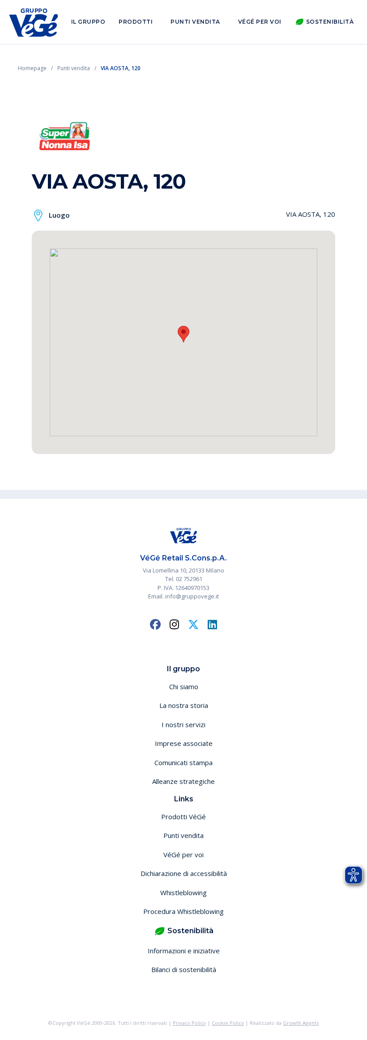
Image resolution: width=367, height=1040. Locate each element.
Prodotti (136, 21)
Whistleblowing (183, 892)
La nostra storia (183, 705)
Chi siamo (183, 686)
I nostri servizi (183, 724)
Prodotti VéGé (183, 816)
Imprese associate (184, 743)
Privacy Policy (189, 1022)
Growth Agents (301, 1022)
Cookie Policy (228, 1022)
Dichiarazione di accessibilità (184, 873)
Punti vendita (195, 21)
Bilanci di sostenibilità (183, 969)
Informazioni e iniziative (184, 950)
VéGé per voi (260, 21)
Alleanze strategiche (183, 781)
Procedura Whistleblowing (183, 911)
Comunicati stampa (183, 762)
